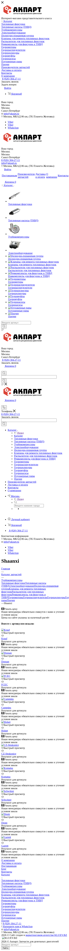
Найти (5, 948)
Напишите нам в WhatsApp (18, 926)
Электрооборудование (22, 586)
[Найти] (4, 326)
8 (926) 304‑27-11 (11, 78)
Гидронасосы (8, 915)
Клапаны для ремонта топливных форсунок (25, 894)
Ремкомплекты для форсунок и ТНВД (22, 900)
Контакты (6, 871)
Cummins (6, 707)
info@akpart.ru (11, 113)
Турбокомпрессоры (11, 886)
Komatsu (5, 776)
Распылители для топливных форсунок (22, 897)
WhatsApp (13, 127)
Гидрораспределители (35, 597)
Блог (3, 869)
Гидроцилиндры (56, 597)
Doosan (5, 661)
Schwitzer (6, 799)
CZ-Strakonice (8, 753)
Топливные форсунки (13, 583)
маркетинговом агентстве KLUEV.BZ (46, 935)
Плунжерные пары (11, 917)
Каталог (18, 435)
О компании (8, 860)
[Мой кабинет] (2, 369)
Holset (4, 730)
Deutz (4, 822)
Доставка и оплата (11, 863)
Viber (10, 122)
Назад (20, 433)
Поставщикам (9, 866)
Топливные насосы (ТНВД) (16, 883)
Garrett (4, 845)
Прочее (11, 600)
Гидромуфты (8, 906)
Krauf (4, 638)
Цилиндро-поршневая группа (17, 892)
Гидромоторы (15, 597)
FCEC (4, 684)
